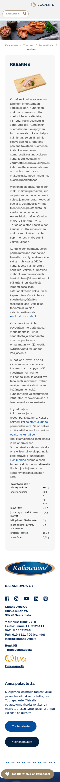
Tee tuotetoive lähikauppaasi (30, 774)
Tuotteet (28, 45)
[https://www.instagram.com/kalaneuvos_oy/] (17, 598)
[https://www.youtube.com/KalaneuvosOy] (27, 598)
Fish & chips (18, 460)
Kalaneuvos (11, 45)
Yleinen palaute (22, 741)
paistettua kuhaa (37, 422)
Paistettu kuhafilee (22, 434)
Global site (45, 4)
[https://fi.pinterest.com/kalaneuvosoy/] (46, 598)
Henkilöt (11, 645)
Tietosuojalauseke (18, 649)
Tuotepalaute (21, 726)
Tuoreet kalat (46, 45)
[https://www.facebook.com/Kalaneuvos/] (7, 598)
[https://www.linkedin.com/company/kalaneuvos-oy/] (36, 598)
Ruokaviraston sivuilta (24, 316)
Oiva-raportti (14, 666)
